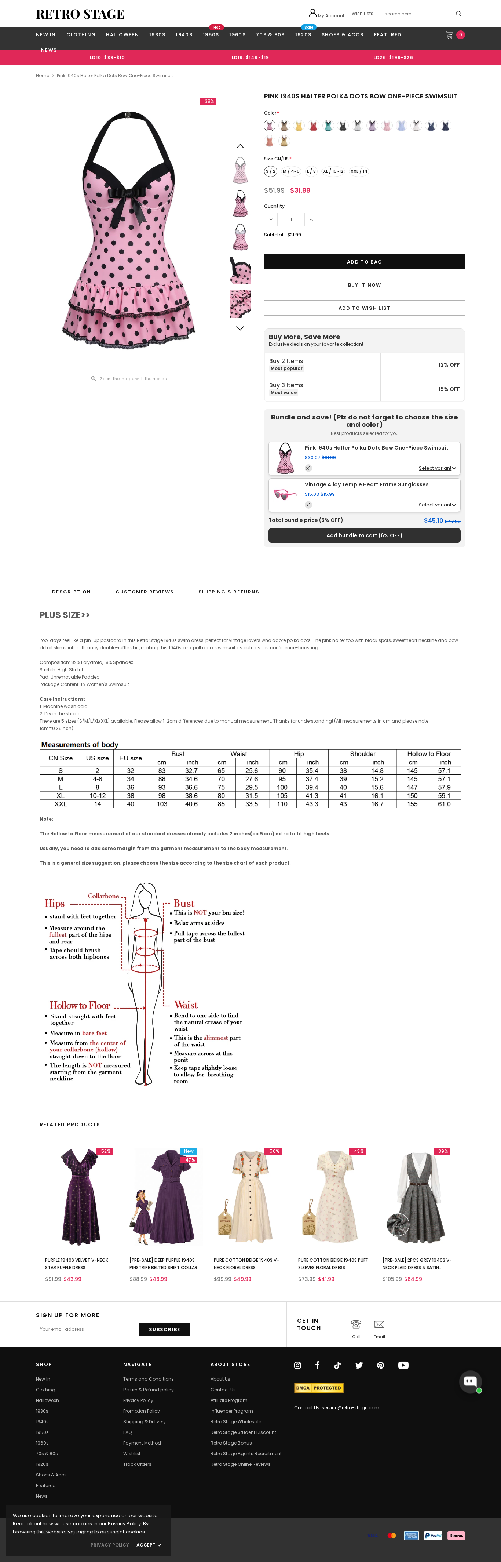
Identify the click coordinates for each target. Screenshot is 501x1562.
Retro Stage (80, 13)
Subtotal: (274, 235)
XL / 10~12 (333, 171)
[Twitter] (359, 1366)
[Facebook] (317, 1366)
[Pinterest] (380, 1366)
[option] (107, 57)
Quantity (274, 206)
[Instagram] (297, 1366)
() (364, 535)
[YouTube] (403, 1366)
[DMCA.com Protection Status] (319, 1388)
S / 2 (270, 171)
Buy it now (364, 284)
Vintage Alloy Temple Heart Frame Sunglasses (367, 485)
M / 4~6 (291, 171)
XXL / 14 (359, 171)
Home (42, 75)
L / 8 (311, 171)
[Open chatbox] (470, 1381)
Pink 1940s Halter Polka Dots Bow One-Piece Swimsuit (377, 448)
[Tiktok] (337, 1366)
